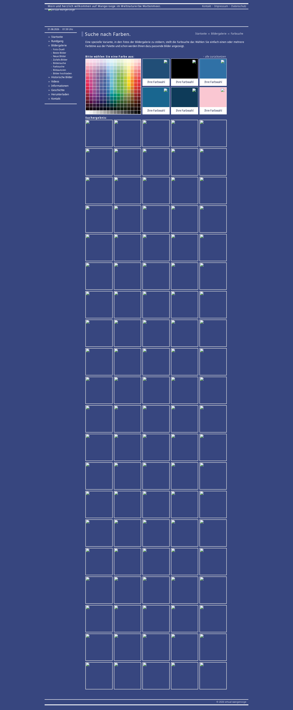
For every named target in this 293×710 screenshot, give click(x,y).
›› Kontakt (54, 98)
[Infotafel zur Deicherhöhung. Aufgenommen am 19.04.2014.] (99, 162)
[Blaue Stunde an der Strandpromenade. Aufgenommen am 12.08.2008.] (128, 333)
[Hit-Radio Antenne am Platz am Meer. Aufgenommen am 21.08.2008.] (156, 647)
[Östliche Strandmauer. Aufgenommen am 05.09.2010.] (156, 162)
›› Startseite (55, 37)
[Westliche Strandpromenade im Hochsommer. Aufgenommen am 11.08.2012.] (128, 419)
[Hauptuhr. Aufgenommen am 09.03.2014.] (128, 276)
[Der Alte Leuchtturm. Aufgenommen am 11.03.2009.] (156, 134)
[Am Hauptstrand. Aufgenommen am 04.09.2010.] (185, 333)
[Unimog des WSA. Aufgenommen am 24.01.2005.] (99, 619)
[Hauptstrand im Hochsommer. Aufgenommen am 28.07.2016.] (185, 448)
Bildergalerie (219, 33)
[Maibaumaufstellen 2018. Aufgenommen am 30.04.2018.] (156, 590)
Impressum (221, 6)
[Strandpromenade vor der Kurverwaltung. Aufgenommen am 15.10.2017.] (128, 448)
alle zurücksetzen (215, 56)
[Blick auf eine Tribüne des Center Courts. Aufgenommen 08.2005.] (156, 219)
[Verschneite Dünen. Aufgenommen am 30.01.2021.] (99, 219)
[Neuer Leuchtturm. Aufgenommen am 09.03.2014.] (99, 305)
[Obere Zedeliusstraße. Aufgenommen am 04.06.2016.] (156, 248)
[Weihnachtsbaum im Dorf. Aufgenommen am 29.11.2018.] (156, 448)
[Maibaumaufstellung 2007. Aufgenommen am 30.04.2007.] (99, 476)
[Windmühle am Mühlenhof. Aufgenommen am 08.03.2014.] (128, 676)
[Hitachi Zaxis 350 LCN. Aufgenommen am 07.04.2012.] (156, 391)
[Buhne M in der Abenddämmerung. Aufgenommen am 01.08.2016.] (185, 191)
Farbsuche (57, 66)
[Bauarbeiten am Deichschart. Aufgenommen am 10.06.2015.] (156, 276)
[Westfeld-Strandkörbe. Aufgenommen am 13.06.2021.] (213, 391)
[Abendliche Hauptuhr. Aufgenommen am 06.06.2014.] (99, 134)
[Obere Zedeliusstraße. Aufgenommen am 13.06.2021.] (99, 248)
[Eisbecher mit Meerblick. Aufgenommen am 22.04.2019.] (213, 647)
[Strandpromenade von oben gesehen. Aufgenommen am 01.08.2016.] (99, 448)
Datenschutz (238, 6)
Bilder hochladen (61, 73)
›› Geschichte (56, 90)
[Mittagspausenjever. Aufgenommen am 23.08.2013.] (185, 590)
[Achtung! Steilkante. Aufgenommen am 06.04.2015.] (128, 590)
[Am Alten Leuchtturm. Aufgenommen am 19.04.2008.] (99, 533)
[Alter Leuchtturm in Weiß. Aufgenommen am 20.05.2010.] (99, 362)
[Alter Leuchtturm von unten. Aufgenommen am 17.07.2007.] (156, 676)
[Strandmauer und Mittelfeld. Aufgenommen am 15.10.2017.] (156, 191)
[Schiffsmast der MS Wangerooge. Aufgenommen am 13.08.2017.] (128, 191)
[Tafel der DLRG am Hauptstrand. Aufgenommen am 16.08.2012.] (99, 391)
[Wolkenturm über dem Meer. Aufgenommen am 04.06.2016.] (213, 619)
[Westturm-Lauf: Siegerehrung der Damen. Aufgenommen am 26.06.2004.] (213, 590)
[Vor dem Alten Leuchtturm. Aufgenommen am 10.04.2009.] (213, 676)
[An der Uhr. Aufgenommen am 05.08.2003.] (128, 619)
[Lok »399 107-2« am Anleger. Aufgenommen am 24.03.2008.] (99, 676)
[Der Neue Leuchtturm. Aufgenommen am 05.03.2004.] (128, 647)
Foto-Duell (58, 49)
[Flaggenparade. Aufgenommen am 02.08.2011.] (213, 476)
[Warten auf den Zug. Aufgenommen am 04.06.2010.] (128, 562)
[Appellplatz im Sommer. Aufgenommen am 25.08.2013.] (185, 219)
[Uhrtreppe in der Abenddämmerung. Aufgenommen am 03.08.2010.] (156, 476)
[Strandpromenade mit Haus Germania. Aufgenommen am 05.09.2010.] (128, 362)
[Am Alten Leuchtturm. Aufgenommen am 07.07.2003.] (213, 419)
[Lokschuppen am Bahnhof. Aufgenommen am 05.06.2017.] (99, 333)
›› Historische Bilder (60, 77)
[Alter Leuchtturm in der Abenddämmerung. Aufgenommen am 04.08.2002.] (185, 305)
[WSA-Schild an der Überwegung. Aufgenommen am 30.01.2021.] (213, 134)
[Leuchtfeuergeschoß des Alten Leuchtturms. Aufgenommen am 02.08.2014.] (213, 533)
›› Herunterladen (58, 94)
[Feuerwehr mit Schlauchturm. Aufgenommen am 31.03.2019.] (213, 162)
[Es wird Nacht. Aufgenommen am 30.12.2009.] (213, 333)
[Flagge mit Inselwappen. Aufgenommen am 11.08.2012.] (213, 362)
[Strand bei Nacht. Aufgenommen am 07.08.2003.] (213, 448)
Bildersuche (58, 63)
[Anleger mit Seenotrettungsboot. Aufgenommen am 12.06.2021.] (99, 562)
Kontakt (206, 6)
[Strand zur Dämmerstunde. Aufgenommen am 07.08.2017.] (128, 305)
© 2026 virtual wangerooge (231, 701)
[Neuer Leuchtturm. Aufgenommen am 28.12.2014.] (99, 191)
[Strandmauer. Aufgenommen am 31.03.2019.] (213, 505)
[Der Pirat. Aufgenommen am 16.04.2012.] (156, 305)
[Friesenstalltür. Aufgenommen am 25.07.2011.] (99, 647)
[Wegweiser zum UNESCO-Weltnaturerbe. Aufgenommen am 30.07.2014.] (128, 533)
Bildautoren (58, 69)
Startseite (201, 33)
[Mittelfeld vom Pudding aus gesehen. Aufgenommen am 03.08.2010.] (185, 647)
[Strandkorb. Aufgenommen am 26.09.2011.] (213, 562)
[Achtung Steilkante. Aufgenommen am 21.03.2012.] (156, 419)
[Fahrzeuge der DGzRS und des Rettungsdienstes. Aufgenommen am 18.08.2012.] (213, 276)
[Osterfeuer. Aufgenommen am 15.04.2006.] (213, 305)
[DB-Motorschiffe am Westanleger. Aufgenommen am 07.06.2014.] (156, 333)
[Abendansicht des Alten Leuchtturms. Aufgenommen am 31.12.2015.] (128, 248)
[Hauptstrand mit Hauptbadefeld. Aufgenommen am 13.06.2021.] (99, 419)
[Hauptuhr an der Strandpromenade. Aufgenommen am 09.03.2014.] (128, 219)
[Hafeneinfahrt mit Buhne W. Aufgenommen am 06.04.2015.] (185, 419)
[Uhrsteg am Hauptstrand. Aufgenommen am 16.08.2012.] (128, 391)
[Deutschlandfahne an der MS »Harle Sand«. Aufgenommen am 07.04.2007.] (128, 505)
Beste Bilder (58, 52)
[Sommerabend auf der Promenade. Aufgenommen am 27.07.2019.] (185, 476)
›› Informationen (58, 86)
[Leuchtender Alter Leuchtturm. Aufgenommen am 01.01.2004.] (185, 676)
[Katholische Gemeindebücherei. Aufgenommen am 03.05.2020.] (99, 505)
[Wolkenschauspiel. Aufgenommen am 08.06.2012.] (185, 505)
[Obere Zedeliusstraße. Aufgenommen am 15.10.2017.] (185, 391)
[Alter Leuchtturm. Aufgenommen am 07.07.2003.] (128, 134)
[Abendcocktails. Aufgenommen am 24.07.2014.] (156, 619)
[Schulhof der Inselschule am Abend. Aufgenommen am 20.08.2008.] (156, 362)
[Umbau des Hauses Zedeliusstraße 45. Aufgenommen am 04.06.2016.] (213, 248)
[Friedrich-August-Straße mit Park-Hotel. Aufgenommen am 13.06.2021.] (156, 562)
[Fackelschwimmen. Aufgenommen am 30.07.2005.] (128, 162)
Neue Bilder (58, 56)
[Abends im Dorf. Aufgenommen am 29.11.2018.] (185, 248)
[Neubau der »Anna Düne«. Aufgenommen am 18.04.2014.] (156, 505)
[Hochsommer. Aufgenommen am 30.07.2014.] (185, 362)
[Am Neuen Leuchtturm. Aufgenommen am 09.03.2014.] (213, 219)
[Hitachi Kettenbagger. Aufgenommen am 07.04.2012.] (185, 276)
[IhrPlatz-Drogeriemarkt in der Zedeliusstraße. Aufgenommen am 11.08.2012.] (185, 619)
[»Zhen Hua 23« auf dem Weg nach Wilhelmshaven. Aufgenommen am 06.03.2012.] (185, 533)
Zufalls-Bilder (59, 59)
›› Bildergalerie (57, 45)
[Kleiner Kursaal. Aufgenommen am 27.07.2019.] (185, 162)
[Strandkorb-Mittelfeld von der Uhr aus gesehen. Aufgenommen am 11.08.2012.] (185, 562)
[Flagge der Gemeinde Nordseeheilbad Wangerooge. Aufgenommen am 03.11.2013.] (128, 476)
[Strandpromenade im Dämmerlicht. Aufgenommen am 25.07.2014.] (213, 191)
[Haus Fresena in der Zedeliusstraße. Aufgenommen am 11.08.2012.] (99, 276)
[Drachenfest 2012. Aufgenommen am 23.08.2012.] (156, 533)
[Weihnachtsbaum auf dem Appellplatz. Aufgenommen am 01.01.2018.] (185, 134)
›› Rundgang (55, 41)
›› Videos (53, 81)
